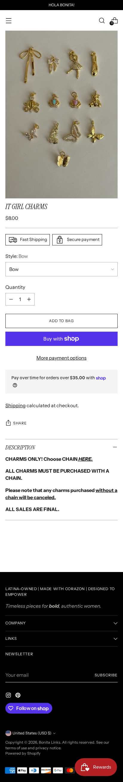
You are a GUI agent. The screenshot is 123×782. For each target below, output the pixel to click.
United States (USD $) (32, 733)
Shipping (15, 405)
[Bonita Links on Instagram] (9, 696)
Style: (16, 256)
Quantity (15, 287)
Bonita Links (49, 742)
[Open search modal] (102, 20)
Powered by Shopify (23, 753)
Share (20, 423)
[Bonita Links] (61, 20)
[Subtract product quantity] (11, 299)
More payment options (61, 358)
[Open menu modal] (8, 20)
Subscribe (106, 675)
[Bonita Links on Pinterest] (18, 696)
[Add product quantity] (29, 299)
